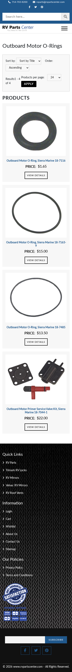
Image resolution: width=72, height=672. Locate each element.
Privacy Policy (14, 567)
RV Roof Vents (14, 493)
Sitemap (11, 549)
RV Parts (11, 462)
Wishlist (11, 526)
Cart (8, 519)
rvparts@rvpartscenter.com (50, 2)
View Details (36, 175)
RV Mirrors (12, 478)
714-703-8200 (19, 2)
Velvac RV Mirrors (17, 485)
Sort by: (10, 61)
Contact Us (13, 541)
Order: (49, 61)
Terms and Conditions (19, 575)
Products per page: (32, 77)
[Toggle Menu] (64, 28)
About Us (11, 534)
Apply (29, 84)
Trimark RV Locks (16, 470)
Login (9, 511)
